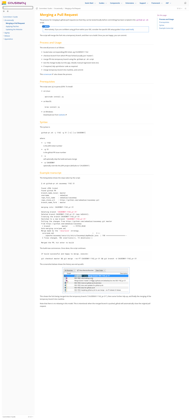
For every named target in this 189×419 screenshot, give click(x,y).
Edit (185, 8)
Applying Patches (12, 26)
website (62, 115)
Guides (101, 3)
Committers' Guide (10, 17)
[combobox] (18, 7)
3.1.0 (178, 8)
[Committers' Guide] (5, 11)
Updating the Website (14, 29)
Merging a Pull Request (15, 23)
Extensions (130, 3)
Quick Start (89, 3)
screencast (47, 74)
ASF (167, 3)
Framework (155, 3)
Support (143, 3)
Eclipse (123, 29)
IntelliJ (131, 29)
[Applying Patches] (9, 11)
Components (115, 3)
